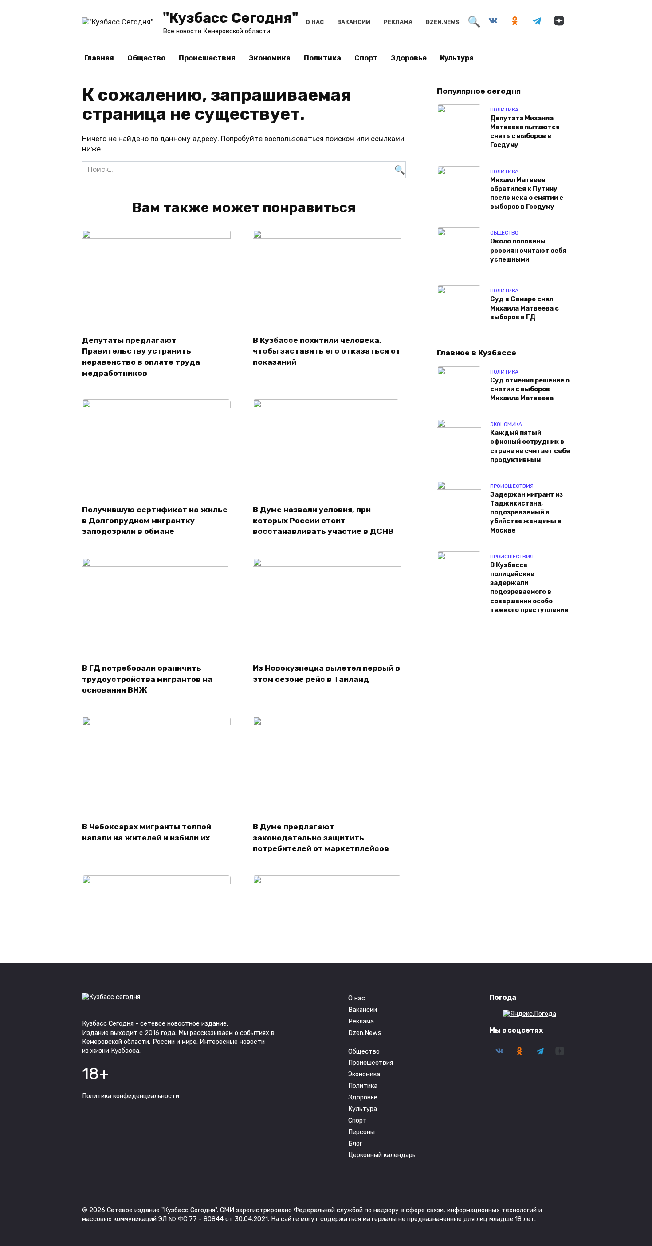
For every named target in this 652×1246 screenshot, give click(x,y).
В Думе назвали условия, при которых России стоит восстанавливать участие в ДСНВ (323, 520)
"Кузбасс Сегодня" (230, 17)
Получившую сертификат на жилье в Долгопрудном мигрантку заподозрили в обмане (155, 520)
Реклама (398, 22)
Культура (457, 58)
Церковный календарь (382, 1155)
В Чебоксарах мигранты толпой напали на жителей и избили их (146, 832)
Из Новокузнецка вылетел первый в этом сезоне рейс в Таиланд (326, 674)
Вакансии (353, 22)
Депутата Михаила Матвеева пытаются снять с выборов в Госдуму (525, 132)
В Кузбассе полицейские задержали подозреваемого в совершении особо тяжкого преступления (529, 587)
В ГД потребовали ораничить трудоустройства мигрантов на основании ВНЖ (147, 679)
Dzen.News (443, 22)
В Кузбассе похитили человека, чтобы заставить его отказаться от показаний (327, 350)
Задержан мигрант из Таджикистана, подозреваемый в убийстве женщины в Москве (526, 512)
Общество (146, 58)
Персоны (361, 1132)
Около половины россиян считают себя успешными (528, 250)
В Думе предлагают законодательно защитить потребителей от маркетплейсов (321, 837)
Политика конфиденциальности (130, 1096)
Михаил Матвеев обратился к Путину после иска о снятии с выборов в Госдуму (526, 193)
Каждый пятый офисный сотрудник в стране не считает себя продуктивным (530, 447)
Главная (99, 58)
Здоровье (409, 58)
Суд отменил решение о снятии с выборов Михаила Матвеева (530, 389)
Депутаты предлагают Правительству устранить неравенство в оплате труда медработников (141, 356)
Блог (355, 1143)
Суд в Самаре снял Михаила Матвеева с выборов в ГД (524, 308)
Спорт (365, 58)
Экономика (270, 58)
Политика (322, 58)
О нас (315, 22)
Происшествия (207, 58)
